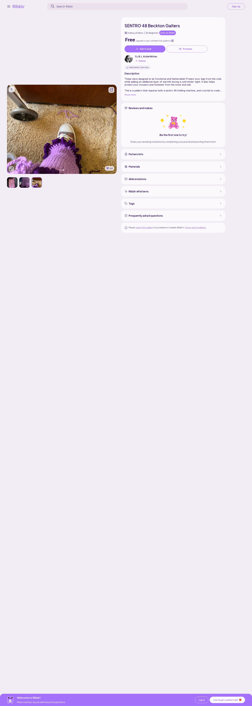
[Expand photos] (11, 168)
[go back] (12, 89)
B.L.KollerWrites (148, 56)
